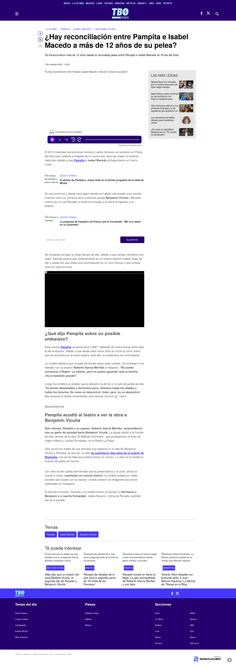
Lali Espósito (20, 625)
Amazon (119, 3)
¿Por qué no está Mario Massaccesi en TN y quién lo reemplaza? (164, 132)
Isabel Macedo (67, 534)
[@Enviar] (40, 45)
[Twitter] (40, 39)
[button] (132, 239)
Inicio (67, 3)
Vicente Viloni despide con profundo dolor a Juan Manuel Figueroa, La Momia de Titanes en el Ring (178, 579)
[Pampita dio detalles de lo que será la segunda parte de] (101, 562)
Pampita (79, 160)
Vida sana (194, 643)
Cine (158, 3)
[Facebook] (40, 33)
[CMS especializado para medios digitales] (196, 659)
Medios (90, 3)
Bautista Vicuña (55, 567)
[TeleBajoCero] (65, 593)
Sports (167, 3)
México (88, 625)
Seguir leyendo (68, 175)
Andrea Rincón (21, 631)
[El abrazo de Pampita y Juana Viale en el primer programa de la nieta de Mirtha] (51, 179)
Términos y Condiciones (23, 654)
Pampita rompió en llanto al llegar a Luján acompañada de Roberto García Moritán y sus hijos (139, 579)
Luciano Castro (21, 619)
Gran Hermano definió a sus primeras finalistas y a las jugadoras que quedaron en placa (164, 109)
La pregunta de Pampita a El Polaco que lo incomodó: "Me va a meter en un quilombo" (100, 223)
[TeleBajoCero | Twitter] (208, 13)
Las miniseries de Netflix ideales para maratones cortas (163, 120)
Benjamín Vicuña (88, 534)
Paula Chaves (21, 613)
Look (99, 3)
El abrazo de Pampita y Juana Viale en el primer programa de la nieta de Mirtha (102, 181)
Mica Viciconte (21, 637)
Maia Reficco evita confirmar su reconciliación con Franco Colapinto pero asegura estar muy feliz (165, 97)
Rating (108, 3)
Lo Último (78, 3)
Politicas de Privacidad (40, 654)
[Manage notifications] (229, 660)
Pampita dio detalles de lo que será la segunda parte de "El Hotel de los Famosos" (100, 579)
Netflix (131, 3)
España (88, 619)
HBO (151, 3)
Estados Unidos (92, 613)
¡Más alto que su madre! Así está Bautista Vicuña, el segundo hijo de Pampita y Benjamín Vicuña (62, 579)
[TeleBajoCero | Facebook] (202, 13)
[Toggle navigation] (16, 14)
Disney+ (142, 3)
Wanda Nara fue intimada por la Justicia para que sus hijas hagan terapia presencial (164, 85)
